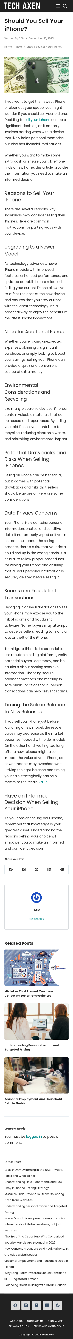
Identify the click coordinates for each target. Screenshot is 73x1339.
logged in (34, 1136)
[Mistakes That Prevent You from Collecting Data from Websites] (36, 968)
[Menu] (58, 6)
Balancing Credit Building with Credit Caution (35, 1285)
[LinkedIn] (49, 869)
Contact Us (35, 1321)
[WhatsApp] (62, 869)
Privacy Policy (19, 1326)
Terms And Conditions (48, 1326)
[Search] (65, 6)
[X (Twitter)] (23, 869)
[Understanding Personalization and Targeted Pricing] (36, 1021)
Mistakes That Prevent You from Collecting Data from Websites (28, 993)
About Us (16, 1321)
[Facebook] (11, 869)
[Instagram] (36, 1305)
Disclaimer (55, 1321)
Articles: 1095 (36, 919)
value (43, 782)
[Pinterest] (36, 869)
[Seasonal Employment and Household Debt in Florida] (36, 1075)
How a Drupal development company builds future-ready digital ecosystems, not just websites (35, 1224)
